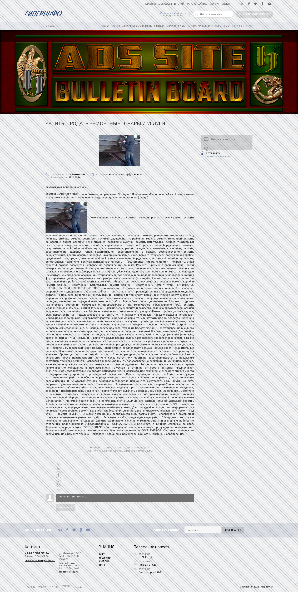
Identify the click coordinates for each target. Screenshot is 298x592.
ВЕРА (102, 553)
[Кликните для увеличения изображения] (119, 150)
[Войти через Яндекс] (58, 479)
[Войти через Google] (58, 484)
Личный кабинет (173, 12)
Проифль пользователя (218, 156)
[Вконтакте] (59, 529)
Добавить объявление (256, 14)
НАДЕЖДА (105, 557)
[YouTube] (88, 529)
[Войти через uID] (58, 463)
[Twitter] (74, 529)
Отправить (65, 507)
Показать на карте (68, 572)
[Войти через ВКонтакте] (58, 468)
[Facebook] (67, 529)
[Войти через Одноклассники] (58, 489)
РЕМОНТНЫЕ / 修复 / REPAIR (125, 174)
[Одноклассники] (81, 529)
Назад (51, 26)
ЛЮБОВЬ (104, 561)
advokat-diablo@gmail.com (40, 560)
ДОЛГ (102, 564)
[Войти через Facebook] (58, 473)
